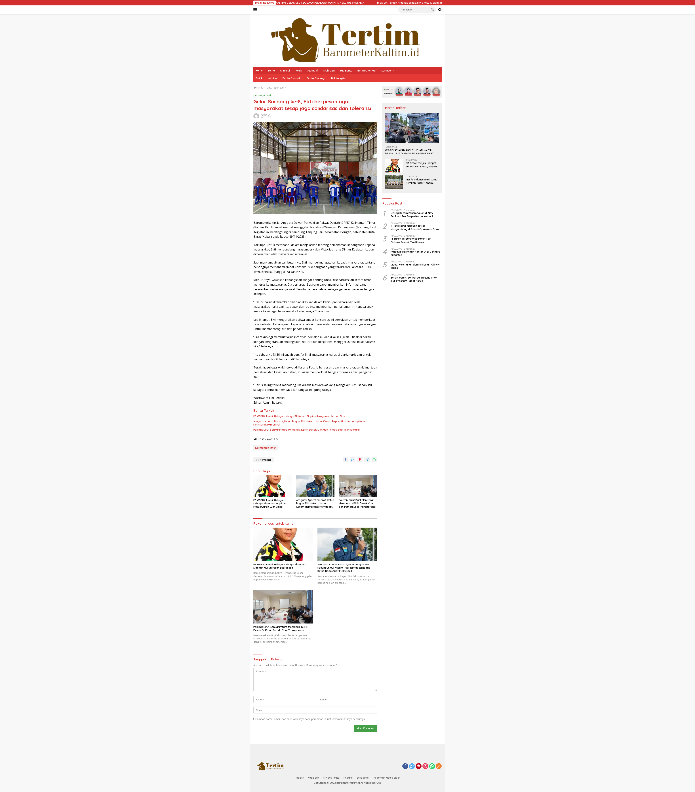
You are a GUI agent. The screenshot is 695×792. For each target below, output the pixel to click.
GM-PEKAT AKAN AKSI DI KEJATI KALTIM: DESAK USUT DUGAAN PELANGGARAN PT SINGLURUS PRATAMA (409, 152)
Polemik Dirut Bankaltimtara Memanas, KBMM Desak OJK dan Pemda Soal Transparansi (306, 429)
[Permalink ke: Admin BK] (256, 116)
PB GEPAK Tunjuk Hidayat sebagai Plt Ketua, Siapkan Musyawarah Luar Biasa (363, 2)
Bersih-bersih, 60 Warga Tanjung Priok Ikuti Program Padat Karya (414, 279)
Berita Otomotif (366, 70)
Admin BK (265, 114)
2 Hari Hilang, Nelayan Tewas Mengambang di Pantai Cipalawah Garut (415, 227)
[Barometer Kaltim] (342, 40)
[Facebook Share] (345, 459)
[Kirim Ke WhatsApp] (374, 459)
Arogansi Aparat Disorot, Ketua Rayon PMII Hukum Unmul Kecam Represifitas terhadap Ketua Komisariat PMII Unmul (310, 423)
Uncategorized (262, 95)
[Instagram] (425, 766)
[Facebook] (405, 766)
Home (259, 70)
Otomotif (312, 70)
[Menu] (255, 10)
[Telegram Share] (367, 459)
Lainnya (386, 70)
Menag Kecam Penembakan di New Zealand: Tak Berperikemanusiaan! (412, 214)
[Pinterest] (419, 766)
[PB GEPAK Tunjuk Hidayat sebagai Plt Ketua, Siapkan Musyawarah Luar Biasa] (272, 486)
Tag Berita (346, 70)
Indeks (300, 777)
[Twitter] (412, 766)
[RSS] (439, 766)
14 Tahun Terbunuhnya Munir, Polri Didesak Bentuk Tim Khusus (411, 240)
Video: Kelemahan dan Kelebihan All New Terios (415, 266)
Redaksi (348, 777)
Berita (271, 70)
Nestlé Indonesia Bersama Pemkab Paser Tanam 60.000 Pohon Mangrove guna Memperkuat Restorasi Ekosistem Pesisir (422, 181)
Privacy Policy (331, 777)
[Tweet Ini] (352, 459)
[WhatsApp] (432, 766)
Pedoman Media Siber (387, 777)
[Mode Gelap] (440, 10)
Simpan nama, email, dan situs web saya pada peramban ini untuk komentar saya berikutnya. (310, 719)
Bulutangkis (338, 78)
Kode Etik (313, 777)
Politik (298, 70)
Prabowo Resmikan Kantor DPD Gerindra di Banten (415, 253)
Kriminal (285, 70)
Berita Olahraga (316, 78)
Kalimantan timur (265, 447)
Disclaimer (363, 777)
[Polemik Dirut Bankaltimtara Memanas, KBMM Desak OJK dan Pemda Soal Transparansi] (358, 486)
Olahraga (329, 70)
